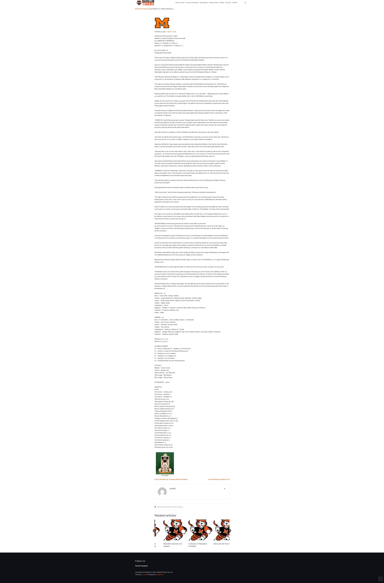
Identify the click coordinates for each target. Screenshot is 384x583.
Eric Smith (173, 31)
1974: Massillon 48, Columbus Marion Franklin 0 (172, 479)
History (222, 2)
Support (234, 2)
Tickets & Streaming (192, 2)
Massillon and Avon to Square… (164, 545)
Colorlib (145, 574)
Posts (141, 9)
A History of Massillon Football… (189, 545)
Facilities (228, 2)
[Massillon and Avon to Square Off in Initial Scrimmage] (166, 530)
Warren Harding (177, 507)
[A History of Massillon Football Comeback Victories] (192, 530)
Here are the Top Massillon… (218, 544)
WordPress (160, 574)
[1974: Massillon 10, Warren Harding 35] (162, 23)
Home (137, 9)
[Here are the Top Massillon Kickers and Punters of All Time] (217, 530)
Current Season (213, 2)
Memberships (203, 2)
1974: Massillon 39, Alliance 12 (218, 479)
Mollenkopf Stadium (164, 507)
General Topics (180, 2)
